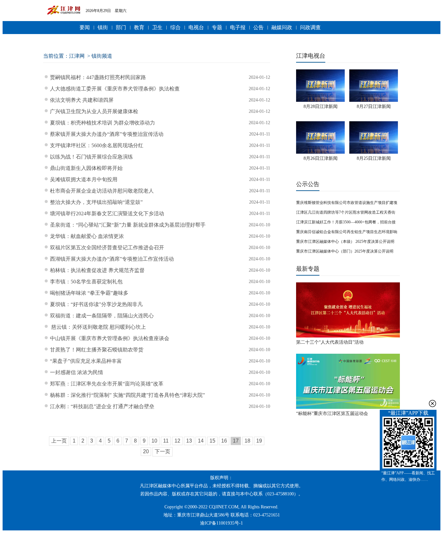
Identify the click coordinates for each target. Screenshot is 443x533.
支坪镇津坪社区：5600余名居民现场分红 (96, 145)
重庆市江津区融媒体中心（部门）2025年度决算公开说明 (344, 251)
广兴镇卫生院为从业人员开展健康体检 (94, 111)
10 (154, 441)
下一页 (162, 451)
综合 (175, 27)
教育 (139, 27)
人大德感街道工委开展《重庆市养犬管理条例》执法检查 (115, 88)
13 (189, 441)
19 (259, 441)
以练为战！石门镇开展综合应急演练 (91, 157)
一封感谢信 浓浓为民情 (76, 372)
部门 (121, 27)
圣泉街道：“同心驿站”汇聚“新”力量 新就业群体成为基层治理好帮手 (128, 225)
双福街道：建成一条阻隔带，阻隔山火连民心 (102, 315)
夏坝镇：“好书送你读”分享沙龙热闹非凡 (96, 304)
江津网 (77, 56)
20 (146, 451)
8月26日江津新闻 (321, 158)
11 (166, 441)
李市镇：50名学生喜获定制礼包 (86, 281)
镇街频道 (101, 56)
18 (247, 441)
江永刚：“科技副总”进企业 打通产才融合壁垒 (102, 406)
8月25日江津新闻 (374, 158)
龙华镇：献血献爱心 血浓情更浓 (87, 236)
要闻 (84, 27)
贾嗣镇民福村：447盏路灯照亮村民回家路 (98, 77)
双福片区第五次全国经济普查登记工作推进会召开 (107, 247)
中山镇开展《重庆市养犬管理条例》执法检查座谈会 (109, 338)
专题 (217, 27)
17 (236, 441)
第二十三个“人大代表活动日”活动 (330, 342)
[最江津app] (408, 443)
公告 (258, 27)
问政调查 (310, 27)
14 (201, 441)
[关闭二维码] (432, 403)
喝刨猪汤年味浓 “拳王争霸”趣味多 (89, 293)
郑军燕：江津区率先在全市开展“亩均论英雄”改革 (106, 383)
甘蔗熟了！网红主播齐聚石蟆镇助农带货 (96, 349)
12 (177, 441)
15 (212, 441)
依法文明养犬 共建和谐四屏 (82, 100)
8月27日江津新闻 (374, 106)
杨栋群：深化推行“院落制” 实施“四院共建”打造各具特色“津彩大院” (127, 395)
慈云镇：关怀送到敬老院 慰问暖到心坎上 (98, 327)
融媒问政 (281, 27)
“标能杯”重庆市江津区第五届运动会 (332, 413)
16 (224, 441)
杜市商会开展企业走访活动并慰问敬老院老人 (102, 191)
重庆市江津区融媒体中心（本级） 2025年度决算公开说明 (345, 241)
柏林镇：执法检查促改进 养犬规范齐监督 (97, 270)
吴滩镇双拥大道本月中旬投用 (83, 179)
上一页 (59, 441)
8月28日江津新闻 (321, 106)
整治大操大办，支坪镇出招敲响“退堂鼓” (96, 202)
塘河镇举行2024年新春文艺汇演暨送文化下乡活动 (107, 213)
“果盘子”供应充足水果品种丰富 (86, 361)
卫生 (157, 27)
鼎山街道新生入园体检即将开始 (86, 168)
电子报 (237, 27)
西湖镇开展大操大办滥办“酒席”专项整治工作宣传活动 (112, 259)
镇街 (103, 27)
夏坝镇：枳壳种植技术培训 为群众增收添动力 (102, 122)
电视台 (196, 27)
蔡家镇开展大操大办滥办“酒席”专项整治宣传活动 (106, 134)
